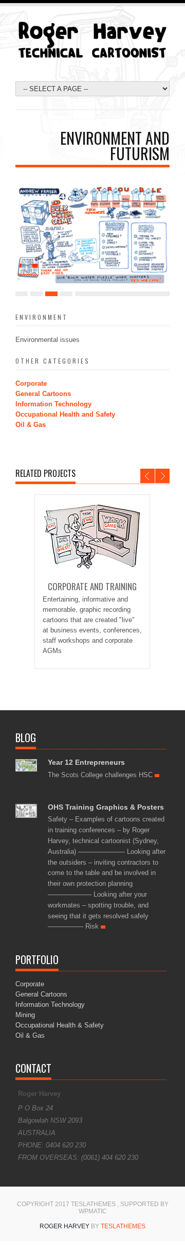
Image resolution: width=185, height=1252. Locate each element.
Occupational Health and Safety (65, 414)
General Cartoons (43, 394)
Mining (25, 1015)
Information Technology (53, 404)
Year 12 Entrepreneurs (86, 762)
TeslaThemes (123, 1226)
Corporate (31, 383)
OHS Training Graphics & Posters (106, 807)
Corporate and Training (92, 586)
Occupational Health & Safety (59, 1025)
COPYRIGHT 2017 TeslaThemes (67, 1204)
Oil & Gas (30, 424)
